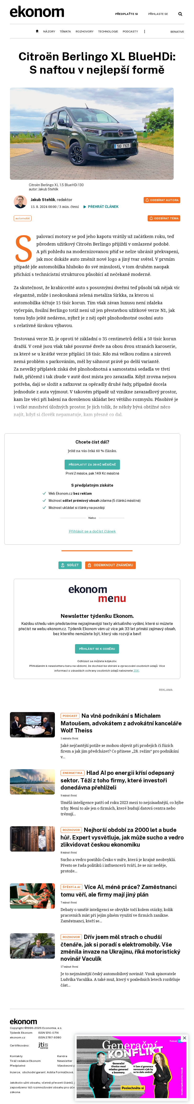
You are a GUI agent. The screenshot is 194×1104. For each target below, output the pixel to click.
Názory (49, 31)
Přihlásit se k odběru (97, 649)
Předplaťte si (126, 14)
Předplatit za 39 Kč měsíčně (92, 464)
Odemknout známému (113, 565)
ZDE (136, 670)
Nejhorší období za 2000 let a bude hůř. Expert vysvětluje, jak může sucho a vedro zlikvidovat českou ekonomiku (122, 837)
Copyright (17, 1028)
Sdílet (73, 565)
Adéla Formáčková (60, 1072)
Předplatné (17, 1065)
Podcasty (130, 31)
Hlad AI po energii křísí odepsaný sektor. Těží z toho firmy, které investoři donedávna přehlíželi (118, 780)
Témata (65, 31)
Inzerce (15, 1072)
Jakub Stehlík (48, 189)
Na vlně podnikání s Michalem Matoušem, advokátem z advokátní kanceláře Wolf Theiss (121, 723)
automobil (22, 218)
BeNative (177, 31)
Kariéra (62, 1056)
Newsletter (64, 1061)
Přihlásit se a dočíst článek (92, 531)
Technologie (108, 31)
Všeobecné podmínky (72, 1065)
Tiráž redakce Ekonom (25, 1061)
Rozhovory (84, 31)
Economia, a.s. (52, 1028)
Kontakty (16, 1056)
